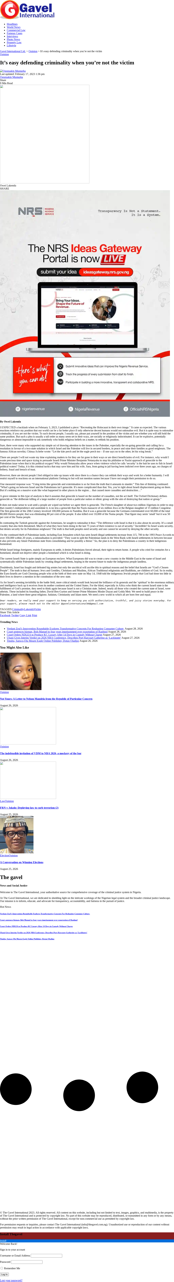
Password (5, 1261)
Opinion (4, 54)
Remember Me (11, 1268)
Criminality (18, 609)
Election (4, 855)
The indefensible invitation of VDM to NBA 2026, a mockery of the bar (40, 753)
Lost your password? (11, 1280)
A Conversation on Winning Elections (21, 862)
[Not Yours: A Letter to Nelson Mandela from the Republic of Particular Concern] (20, 689)
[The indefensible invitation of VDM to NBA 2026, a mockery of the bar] (28, 743)
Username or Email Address (15, 1255)
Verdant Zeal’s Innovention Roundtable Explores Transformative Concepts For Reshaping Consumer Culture (65, 628)
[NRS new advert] (85, 415)
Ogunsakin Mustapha (11, 77)
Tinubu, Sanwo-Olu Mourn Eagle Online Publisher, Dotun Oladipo (43, 640)
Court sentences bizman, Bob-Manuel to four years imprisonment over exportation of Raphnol (57, 631)
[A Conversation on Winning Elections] (16, 852)
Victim (37, 609)
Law (2, 801)
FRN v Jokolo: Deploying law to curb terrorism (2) (29, 807)
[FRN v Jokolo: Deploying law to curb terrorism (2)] (28, 798)
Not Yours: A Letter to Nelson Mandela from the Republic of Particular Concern (46, 698)
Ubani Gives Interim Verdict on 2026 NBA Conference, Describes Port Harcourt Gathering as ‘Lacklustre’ (64, 637)
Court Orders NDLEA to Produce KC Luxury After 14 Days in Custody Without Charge (54, 634)
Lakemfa (29, 609)
